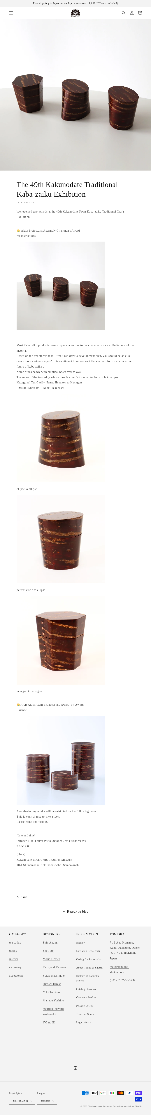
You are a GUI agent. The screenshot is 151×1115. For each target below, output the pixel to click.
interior (13, 959)
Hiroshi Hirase (52, 984)
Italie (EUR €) (20, 1100)
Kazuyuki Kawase (54, 967)
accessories (16, 975)
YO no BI (49, 1022)
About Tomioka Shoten (89, 967)
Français (45, 1100)
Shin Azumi (50, 942)
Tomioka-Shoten (95, 1106)
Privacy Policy (84, 1005)
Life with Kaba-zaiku (88, 951)
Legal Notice (83, 1022)
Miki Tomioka (52, 992)
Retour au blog (77, 911)
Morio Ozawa (51, 959)
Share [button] (24, 897)
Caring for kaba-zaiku (88, 959)
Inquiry (80, 942)
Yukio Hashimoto (54, 975)
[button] (11, 13)
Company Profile (86, 997)
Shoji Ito (48, 950)
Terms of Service (86, 1014)
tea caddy (15, 942)
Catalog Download (86, 989)
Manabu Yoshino (53, 1000)
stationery (15, 967)
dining (13, 950)
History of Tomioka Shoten (87, 978)
